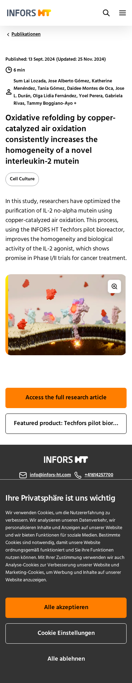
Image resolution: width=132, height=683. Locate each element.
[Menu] (122, 12)
